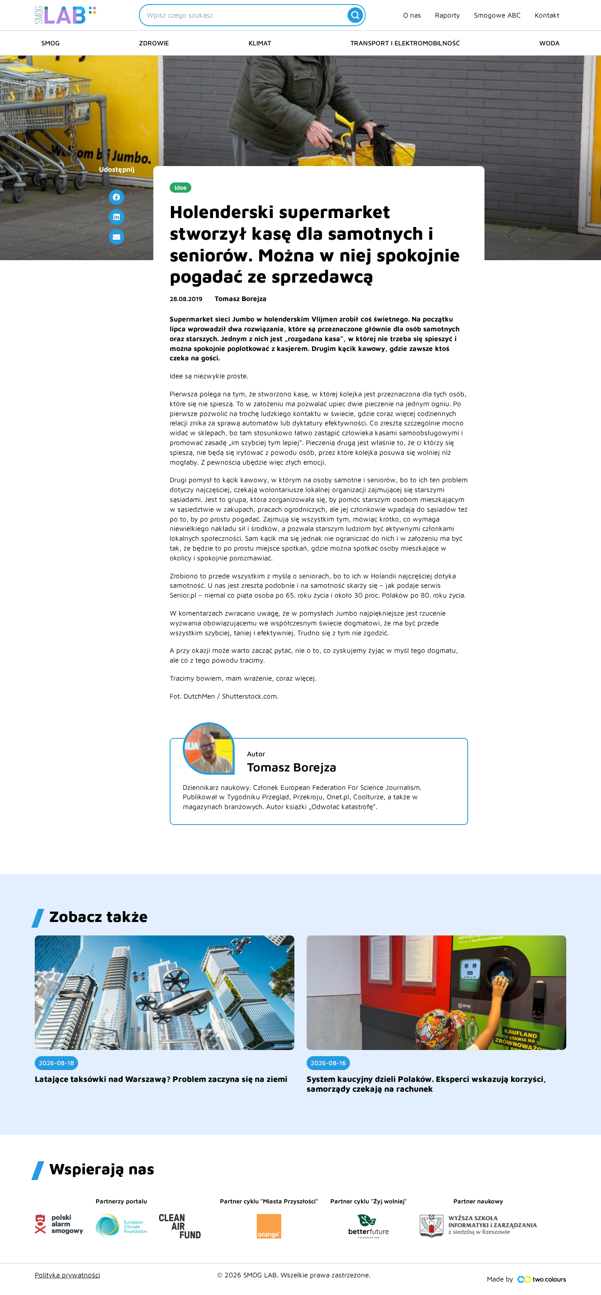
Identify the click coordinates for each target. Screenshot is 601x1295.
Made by (500, 1279)
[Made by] (541, 1279)
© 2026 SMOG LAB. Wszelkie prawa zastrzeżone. (293, 1275)
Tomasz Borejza (241, 299)
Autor (256, 754)
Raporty (447, 15)
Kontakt (547, 15)
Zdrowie (154, 43)
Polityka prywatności (67, 1275)
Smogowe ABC (497, 15)
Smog (50, 43)
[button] (116, 197)
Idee (180, 187)
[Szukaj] (355, 15)
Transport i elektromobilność (405, 43)
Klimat (260, 43)
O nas (412, 15)
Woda (549, 43)
